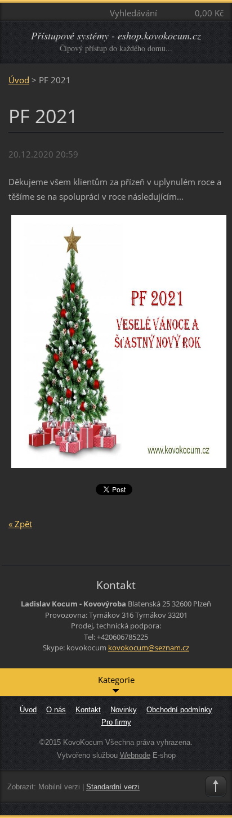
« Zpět (20, 523)
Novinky (123, 709)
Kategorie (116, 679)
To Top (215, 786)
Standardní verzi (113, 787)
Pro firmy (116, 722)
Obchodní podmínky (179, 709)
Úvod (18, 80)
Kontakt (88, 709)
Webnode (135, 755)
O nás (56, 709)
